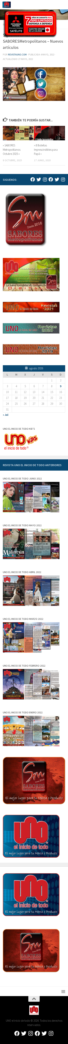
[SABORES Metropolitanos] (51, 179)
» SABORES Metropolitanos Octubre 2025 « (11, 150)
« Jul (5, 415)
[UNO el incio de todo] (32, 179)
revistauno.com (17, 54)
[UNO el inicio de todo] (38, 179)
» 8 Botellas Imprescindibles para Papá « (46, 150)
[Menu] (63, 4)
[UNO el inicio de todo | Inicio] (8, 5)
